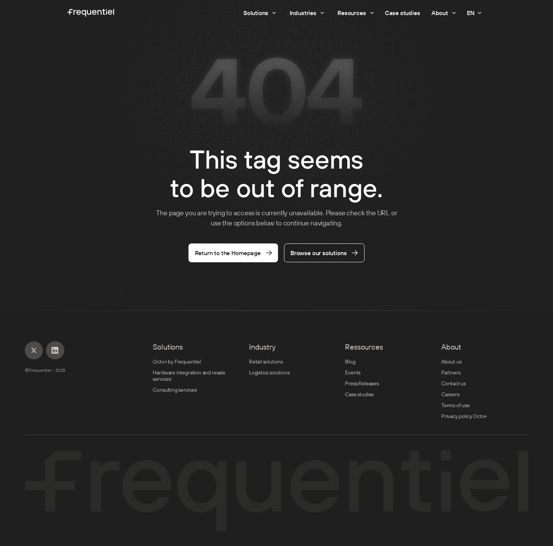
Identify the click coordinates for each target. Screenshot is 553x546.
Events (352, 373)
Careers (450, 394)
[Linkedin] (34, 350)
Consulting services (175, 390)
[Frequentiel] (90, 13)
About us (451, 362)
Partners (450, 373)
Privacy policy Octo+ (464, 416)
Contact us (453, 383)
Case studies (359, 394)
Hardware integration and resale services (189, 376)
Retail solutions (266, 362)
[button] (475, 12)
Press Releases (361, 383)
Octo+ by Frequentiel (177, 362)
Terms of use (455, 405)
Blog (350, 362)
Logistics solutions (269, 373)
